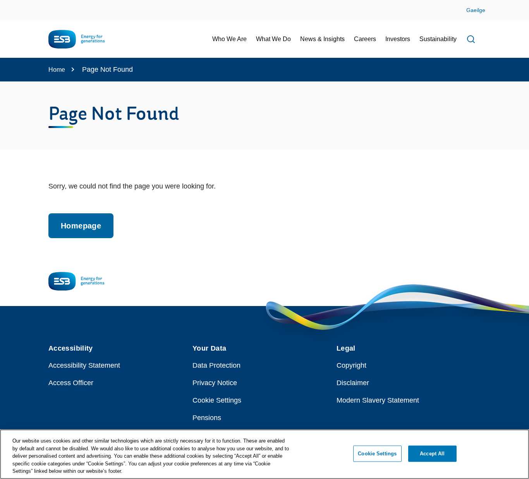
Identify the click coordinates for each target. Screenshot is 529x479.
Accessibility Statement (84, 365)
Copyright (351, 365)
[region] (264, 454)
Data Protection (216, 365)
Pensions (206, 418)
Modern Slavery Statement (378, 400)
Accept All (432, 454)
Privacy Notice (214, 383)
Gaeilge (475, 10)
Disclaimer (353, 383)
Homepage (81, 225)
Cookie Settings (216, 400)
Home (56, 69)
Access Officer (70, 383)
